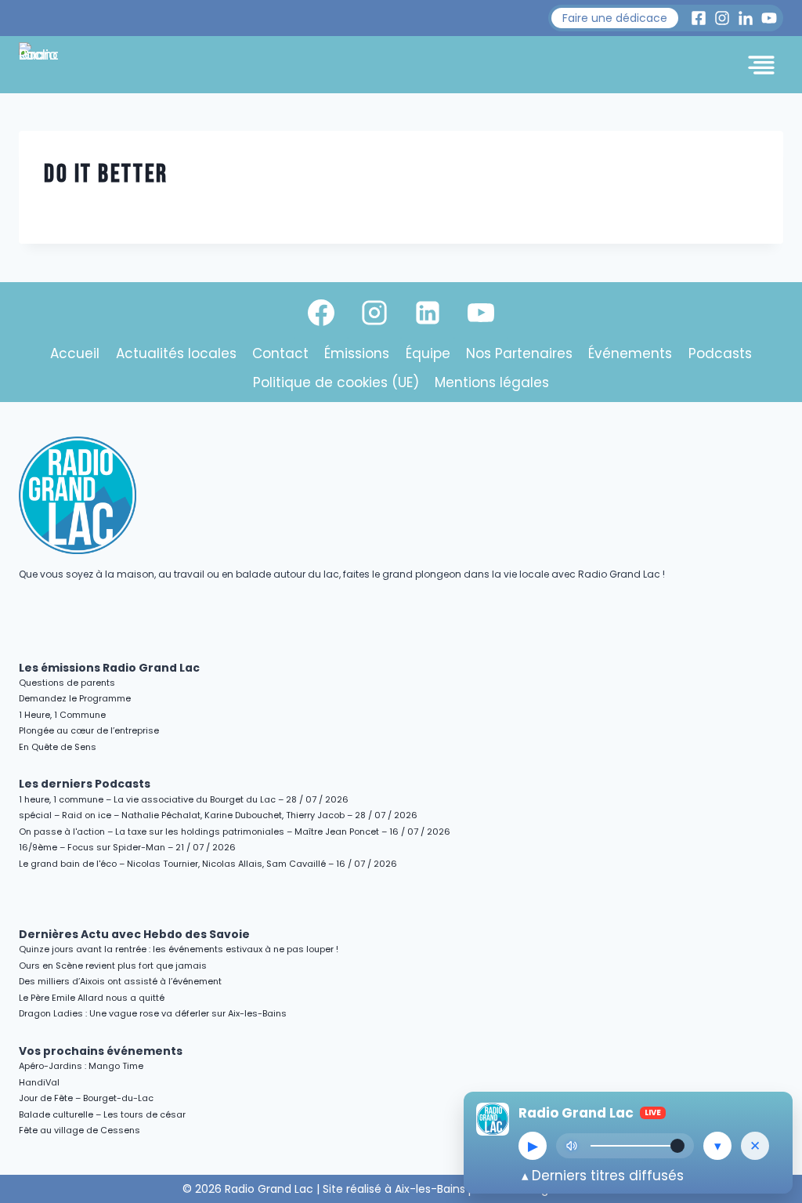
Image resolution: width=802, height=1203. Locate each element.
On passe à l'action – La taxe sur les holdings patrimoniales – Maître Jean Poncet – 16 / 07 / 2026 (234, 831)
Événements (630, 353)
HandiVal (39, 1082)
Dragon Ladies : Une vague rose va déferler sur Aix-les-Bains (153, 1013)
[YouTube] (481, 312)
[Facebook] (321, 312)
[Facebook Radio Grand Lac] (698, 18)
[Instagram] (374, 312)
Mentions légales (492, 382)
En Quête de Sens (57, 747)
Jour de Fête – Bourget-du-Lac (86, 1098)
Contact (280, 353)
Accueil (74, 353)
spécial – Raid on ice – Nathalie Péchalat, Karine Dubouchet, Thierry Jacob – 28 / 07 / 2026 (218, 815)
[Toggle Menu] (761, 65)
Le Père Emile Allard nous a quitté (91, 997)
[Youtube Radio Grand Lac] (769, 18)
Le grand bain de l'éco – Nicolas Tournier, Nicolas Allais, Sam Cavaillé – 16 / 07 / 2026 (208, 863)
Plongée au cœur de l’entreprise (89, 730)
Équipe (428, 353)
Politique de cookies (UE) (336, 382)
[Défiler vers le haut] (771, 1055)
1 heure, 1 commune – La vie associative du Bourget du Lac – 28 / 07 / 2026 (184, 799)
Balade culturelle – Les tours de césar (102, 1114)
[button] (614, 18)
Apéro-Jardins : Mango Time (81, 1066)
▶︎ (533, 1145)
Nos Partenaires (519, 353)
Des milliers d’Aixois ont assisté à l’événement (120, 981)
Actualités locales (176, 353)
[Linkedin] (427, 312)
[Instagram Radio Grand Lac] (722, 18)
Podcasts (720, 353)
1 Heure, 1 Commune (62, 714)
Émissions (356, 353)
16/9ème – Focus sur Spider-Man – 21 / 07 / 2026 (127, 847)
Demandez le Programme (75, 698)
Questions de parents (67, 682)
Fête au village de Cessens (79, 1130)
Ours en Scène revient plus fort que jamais (113, 965)
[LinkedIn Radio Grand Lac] (745, 18)
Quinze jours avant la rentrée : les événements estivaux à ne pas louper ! (178, 949)
